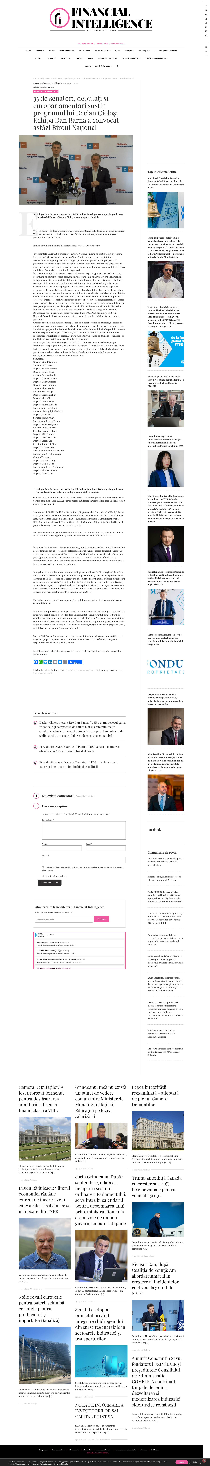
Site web (45, 855)
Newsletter (87, 1450)
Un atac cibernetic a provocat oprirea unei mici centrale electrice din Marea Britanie (165, 861)
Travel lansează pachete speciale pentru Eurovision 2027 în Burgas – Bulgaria (165, 1052)
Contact (143, 1450)
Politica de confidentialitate (125, 1450)
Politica (52, 50)
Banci (117, 50)
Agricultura (51, 58)
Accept (181, 1462)
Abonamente (74, 1450)
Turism (90, 58)
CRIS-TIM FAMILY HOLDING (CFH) (53, 942)
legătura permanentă (42, 673)
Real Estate (66, 58)
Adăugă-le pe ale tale (85, 796)
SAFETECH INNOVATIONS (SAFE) (53, 951)
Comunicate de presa (107, 58)
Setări (195, 1462)
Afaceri (40, 50)
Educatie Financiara (131, 58)
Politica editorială (103, 1450)
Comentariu (48, 820)
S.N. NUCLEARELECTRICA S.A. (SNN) (54, 968)
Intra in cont (102, 43)
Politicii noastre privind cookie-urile (54, 1464)
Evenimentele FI (118, 43)
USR (96, 670)
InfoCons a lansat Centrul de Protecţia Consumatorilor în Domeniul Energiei (161, 1033)
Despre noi (43, 1450)
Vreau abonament (85, 43)
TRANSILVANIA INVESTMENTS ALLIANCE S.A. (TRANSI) (61, 959)
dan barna (80, 670)
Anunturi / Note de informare (98, 66)
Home (28, 50)
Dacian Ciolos (69, 670)
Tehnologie (144, 50)
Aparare (79, 58)
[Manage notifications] (204, 1461)
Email (89, 844)
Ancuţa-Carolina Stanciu (42, 83)
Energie (129, 50)
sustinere (90, 670)
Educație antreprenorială (156, 58)
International (84, 50)
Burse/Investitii (103, 50)
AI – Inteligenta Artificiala (165, 50)
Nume (45, 844)
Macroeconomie (67, 50)
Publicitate (155, 1450)
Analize (38, 58)
